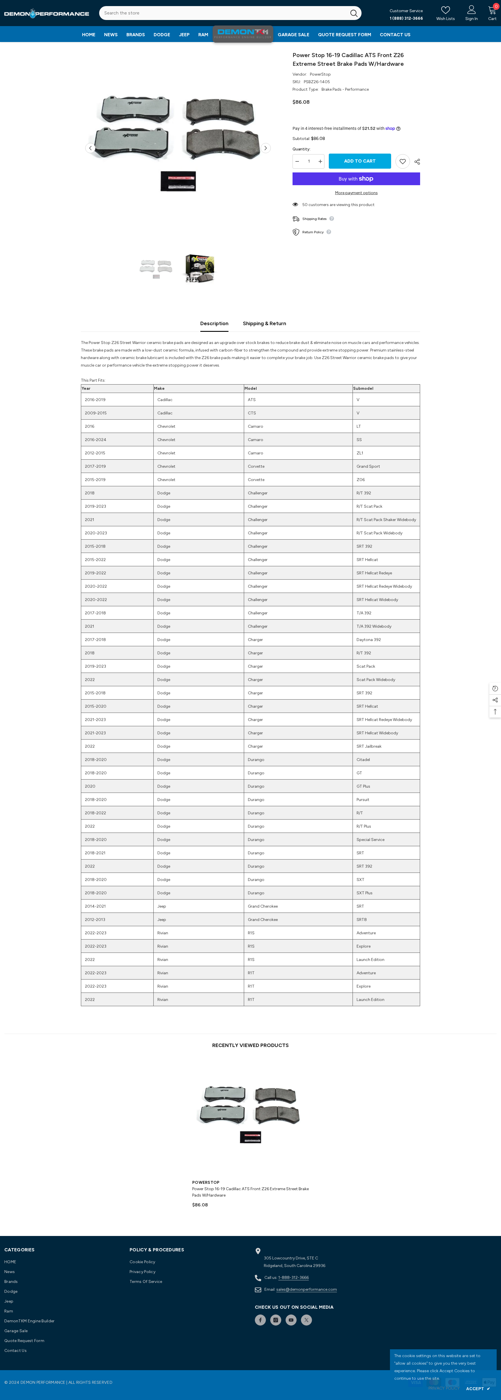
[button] (90, 148)
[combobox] (222, 13)
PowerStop (320, 74)
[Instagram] (275, 1320)
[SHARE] (415, 162)
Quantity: (302, 149)
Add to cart (360, 161)
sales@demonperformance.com (306, 1289)
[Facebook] (260, 1320)
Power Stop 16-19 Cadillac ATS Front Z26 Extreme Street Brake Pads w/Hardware (250, 1192)
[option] (178, 148)
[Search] (230, 13)
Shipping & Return (264, 323)
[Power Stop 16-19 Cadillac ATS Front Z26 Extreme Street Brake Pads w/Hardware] (250, 1117)
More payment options (356, 192)
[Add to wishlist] (402, 161)
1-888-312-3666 (293, 1277)
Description (214, 323)
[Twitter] (306, 1320)
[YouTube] (291, 1320)
